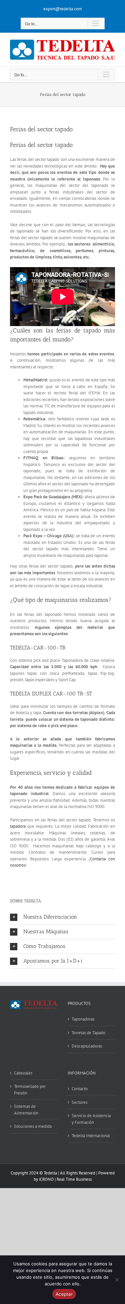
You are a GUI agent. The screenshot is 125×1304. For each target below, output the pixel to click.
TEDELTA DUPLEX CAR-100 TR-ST (51, 693)
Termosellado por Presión (30, 1090)
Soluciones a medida (33, 1126)
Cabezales (23, 1073)
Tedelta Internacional (91, 1135)
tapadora (18, 826)
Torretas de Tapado (88, 1033)
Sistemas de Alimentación (26, 1109)
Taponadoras (83, 1019)
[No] (116, 1279)
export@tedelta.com (62, 9)
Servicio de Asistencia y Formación (91, 1119)
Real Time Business (74, 1179)
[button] (62, 917)
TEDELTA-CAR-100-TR (38, 648)
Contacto (80, 1088)
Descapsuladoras (87, 1046)
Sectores (79, 1102)
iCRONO (46, 1179)
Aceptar (64, 1294)
